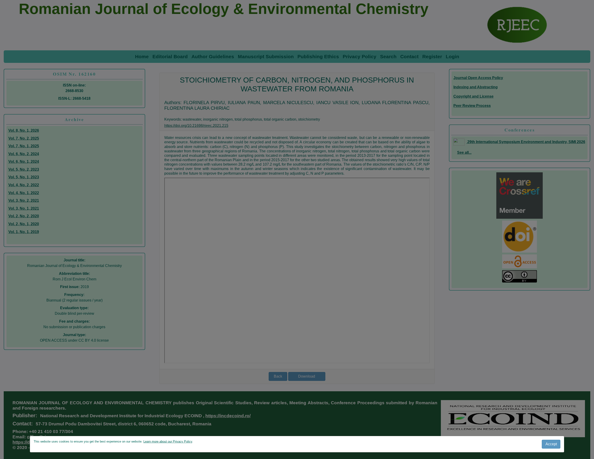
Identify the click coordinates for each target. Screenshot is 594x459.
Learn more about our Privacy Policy (167, 441)
